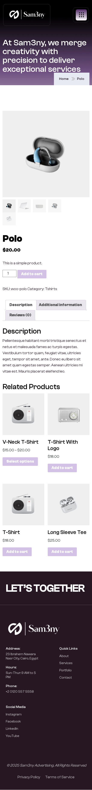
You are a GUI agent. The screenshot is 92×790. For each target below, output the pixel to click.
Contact (65, 677)
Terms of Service (59, 777)
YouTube (12, 736)
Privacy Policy (29, 777)
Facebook (13, 721)
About (64, 656)
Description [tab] (20, 305)
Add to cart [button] (62, 468)
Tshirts (51, 289)
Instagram (14, 714)
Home (63, 79)
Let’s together (45, 588)
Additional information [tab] (60, 305)
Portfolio (65, 670)
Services (66, 663)
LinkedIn (12, 729)
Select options (20, 461)
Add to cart (32, 274)
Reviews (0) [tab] (20, 315)
